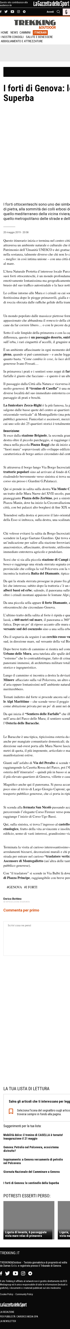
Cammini (25, 32)
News (14, 32)
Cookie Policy (7, 1294)
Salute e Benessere (39, 37)
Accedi (50, 11)
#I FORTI (30, 887)
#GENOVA (14, 887)
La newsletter (8, 1321)
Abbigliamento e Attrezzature (22, 41)
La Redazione (7, 1312)
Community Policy (24, 1294)
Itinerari (40, 32)
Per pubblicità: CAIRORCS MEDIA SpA (19, 1316)
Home (4, 32)
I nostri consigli (12, 37)
